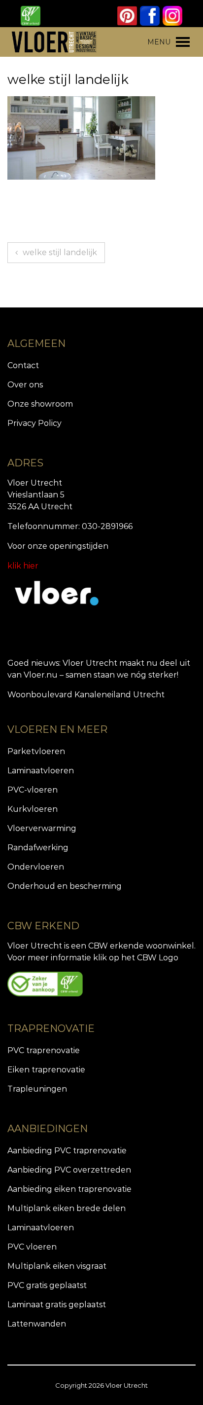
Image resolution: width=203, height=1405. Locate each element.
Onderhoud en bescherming (64, 886)
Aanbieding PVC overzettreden (69, 1170)
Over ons (25, 384)
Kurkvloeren (32, 809)
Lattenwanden (36, 1324)
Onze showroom (40, 404)
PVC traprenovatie (43, 1050)
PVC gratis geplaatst (47, 1285)
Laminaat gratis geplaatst (56, 1304)
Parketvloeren (36, 751)
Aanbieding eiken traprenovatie (69, 1189)
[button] (158, 42)
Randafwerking (37, 847)
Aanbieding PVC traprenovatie (67, 1150)
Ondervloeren (35, 867)
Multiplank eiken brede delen (66, 1208)
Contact (23, 365)
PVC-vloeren (32, 790)
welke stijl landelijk (60, 252)
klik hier (22, 565)
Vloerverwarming (41, 828)
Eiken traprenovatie (46, 1069)
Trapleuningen (37, 1089)
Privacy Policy (34, 423)
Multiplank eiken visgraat (56, 1266)
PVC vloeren (32, 1247)
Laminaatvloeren (40, 770)
